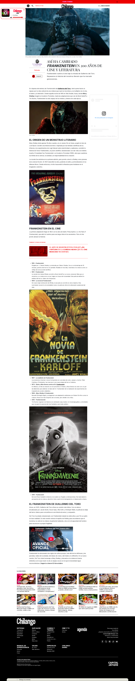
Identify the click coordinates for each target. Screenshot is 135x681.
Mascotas (35, 641)
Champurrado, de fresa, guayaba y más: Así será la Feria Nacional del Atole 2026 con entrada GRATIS (26, 589)
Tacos (48, 633)
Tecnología (20, 635)
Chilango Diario (66, 646)
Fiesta (48, 641)
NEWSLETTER (39, 5)
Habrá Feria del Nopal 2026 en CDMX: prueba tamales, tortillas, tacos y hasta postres (88, 588)
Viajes (35, 646)
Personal (19, 649)
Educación (20, 632)
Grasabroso (50, 637)
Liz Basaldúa (38, 64)
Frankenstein (60, 384)
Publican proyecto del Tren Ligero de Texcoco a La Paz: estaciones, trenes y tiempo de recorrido (46, 609)
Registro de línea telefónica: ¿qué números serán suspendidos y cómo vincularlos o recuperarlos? (46, 589)
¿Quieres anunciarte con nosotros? (108, 632)
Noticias (39, 585)
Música (34, 630)
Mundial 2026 (50, 651)
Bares (48, 635)
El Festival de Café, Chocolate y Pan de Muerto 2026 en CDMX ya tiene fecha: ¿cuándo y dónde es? (108, 589)
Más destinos (36, 649)
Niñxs (33, 639)
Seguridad (20, 633)
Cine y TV (66, 628)
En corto (34, 647)
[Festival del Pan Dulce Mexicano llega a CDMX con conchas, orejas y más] (26, 599)
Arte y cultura (36, 632)
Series (64, 632)
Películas (37, 70)
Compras (34, 633)
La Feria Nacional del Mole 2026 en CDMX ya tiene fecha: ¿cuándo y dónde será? (67, 588)
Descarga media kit (112, 628)
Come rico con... (51, 639)
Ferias (18, 585)
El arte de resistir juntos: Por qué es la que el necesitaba (68, 249)
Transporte (40, 605)
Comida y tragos (51, 629)
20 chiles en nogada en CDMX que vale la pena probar (88, 607)
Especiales (51, 646)
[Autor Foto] (37, 61)
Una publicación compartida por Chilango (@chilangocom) (105, 136)
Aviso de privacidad (112, 637)
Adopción (49, 649)
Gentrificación (51, 647)
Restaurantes (82, 605)
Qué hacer (60, 585)
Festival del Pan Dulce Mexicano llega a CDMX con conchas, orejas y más (25, 608)
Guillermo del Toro (64, 88)
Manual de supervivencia (23, 646)
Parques (34, 637)
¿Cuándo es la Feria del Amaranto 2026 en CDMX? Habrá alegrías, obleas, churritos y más (66, 609)
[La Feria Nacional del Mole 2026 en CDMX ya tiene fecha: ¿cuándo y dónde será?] (67, 579)
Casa (18, 653)
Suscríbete (115, 630)
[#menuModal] (28, 6)
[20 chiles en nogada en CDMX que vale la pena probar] (88, 599)
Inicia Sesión (105, 6)
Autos (18, 651)
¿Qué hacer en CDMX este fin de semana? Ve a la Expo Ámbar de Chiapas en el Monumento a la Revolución (108, 609)
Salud (18, 637)
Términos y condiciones (111, 635)
